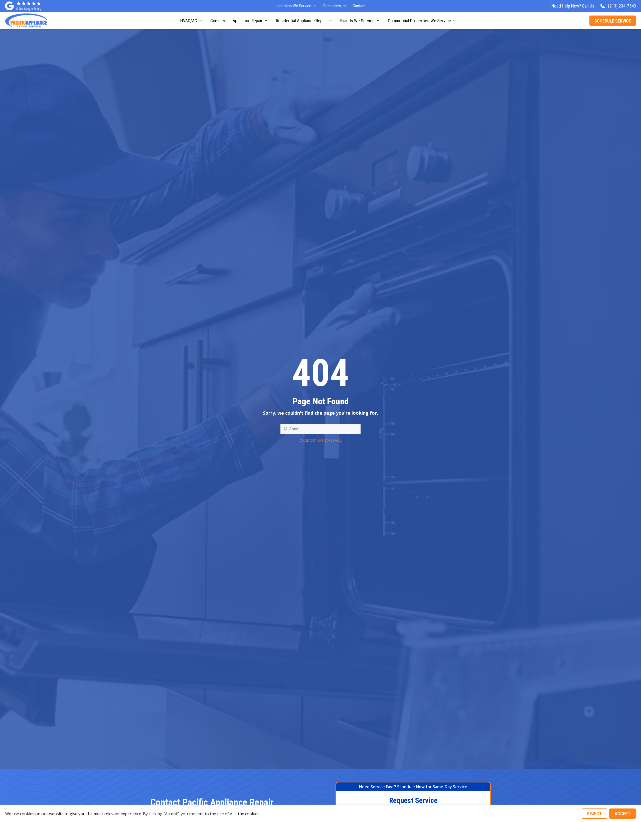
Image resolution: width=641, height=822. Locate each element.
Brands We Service (357, 20)
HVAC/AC (188, 20)
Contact (359, 5)
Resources (332, 5)
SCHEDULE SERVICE (612, 21)
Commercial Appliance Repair (236, 20)
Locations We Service (293, 5)
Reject (594, 813)
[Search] (285, 428)
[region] (320, 813)
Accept (622, 813)
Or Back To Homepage (321, 440)
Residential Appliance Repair (301, 20)
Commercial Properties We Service (419, 20)
